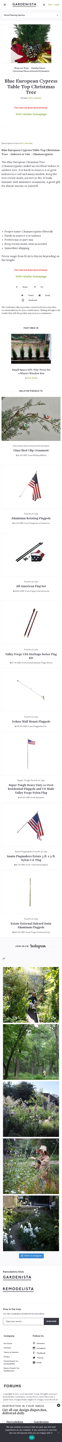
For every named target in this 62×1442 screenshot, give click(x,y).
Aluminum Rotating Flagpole (31, 518)
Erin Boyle (32, 378)
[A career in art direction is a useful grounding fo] (31, 1223)
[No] (58, 1432)
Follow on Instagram (33, 1256)
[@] (10, 960)
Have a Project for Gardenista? (11, 1369)
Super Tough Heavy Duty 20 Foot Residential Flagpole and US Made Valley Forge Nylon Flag (31, 789)
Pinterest (41, 1343)
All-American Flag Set (31, 586)
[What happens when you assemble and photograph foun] (31, 1052)
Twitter (40, 1358)
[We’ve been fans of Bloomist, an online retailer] (31, 995)
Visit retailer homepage (31, 114)
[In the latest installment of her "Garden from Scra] (31, 1109)
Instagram (41, 1348)
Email (39, 1362)
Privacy (7, 1357)
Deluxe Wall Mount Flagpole (31, 721)
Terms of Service (11, 1352)
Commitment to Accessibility (11, 1362)
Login (57, 5)
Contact (7, 1348)
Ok (31, 1437)
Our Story (8, 1343)
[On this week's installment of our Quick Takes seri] (31, 1166)
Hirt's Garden (35, 98)
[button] (44, 4)
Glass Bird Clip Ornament (31, 450)
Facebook (41, 1353)
